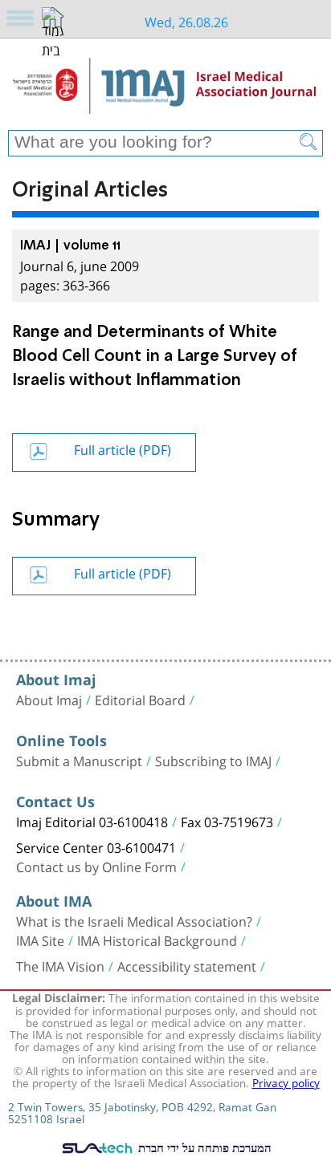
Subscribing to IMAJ (213, 759)
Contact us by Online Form (96, 865)
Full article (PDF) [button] (122, 448)
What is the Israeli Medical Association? (134, 920)
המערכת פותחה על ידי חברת (203, 1147)
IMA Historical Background (157, 939)
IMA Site (40, 939)
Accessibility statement (186, 965)
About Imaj (49, 698)
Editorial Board (140, 698)
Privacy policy (286, 1081)
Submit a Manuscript (79, 759)
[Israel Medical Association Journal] (165, 90)
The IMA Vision (60, 965)
